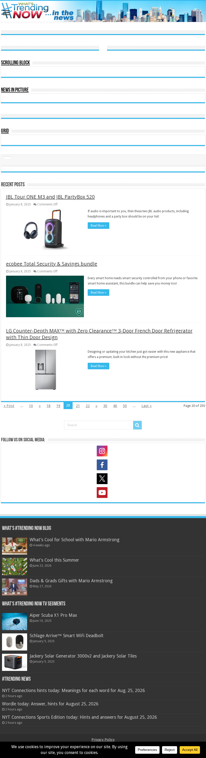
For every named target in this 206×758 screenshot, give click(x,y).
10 (31, 406)
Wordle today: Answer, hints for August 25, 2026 (50, 703)
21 (78, 406)
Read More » (98, 225)
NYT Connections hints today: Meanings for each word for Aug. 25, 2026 (73, 690)
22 (88, 406)
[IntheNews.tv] (103, 10)
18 (48, 406)
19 (58, 406)
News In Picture (15, 90)
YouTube (103, 493)
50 (125, 406)
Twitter (103, 479)
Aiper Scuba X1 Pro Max (53, 615)
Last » (146, 406)
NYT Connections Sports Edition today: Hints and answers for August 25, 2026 (79, 717)
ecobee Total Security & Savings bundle (51, 264)
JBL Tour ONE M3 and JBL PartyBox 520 (50, 197)
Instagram (103, 452)
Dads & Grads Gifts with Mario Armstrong (71, 580)
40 (115, 406)
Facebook (103, 465)
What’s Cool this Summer (54, 560)
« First (9, 406)
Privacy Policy (103, 739)
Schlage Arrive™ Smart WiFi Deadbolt (67, 635)
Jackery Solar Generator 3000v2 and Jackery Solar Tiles (83, 656)
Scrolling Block (15, 63)
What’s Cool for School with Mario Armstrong (74, 539)
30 (105, 406)
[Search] (137, 425)
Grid (5, 131)
